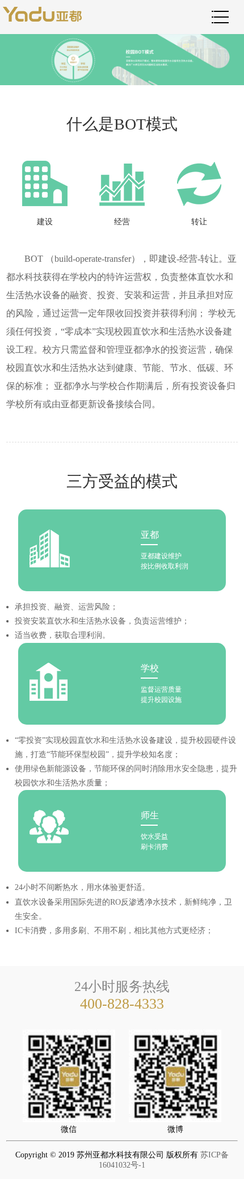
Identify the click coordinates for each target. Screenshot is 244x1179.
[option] (122, 59)
